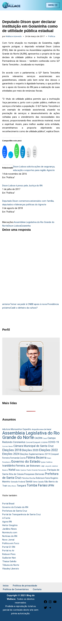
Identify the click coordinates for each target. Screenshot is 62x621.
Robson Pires (8, 554)
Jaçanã (48, 466)
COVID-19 (53, 442)
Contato (37, 589)
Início (6, 585)
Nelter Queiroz (21, 470)
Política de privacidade (25, 585)
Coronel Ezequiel (33, 442)
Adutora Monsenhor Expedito (16, 429)
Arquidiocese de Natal (41, 429)
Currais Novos (7, 446)
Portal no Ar (8, 550)
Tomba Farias (37, 485)
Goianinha (26, 225)
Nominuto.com (9, 532)
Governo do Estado (25, 462)
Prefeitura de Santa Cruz (14, 510)
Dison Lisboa (14, 225)
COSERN (44, 442)
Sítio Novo (12, 486)
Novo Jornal (8, 539)
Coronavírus (19, 442)
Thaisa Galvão (9, 561)
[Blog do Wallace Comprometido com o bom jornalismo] (11, 5)
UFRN (51, 485)
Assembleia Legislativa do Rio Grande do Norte (31, 435)
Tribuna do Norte (10, 565)
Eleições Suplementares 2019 (35, 454)
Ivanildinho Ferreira (13, 465)
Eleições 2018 (11, 450)
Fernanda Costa (18, 458)
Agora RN (7, 521)
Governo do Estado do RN (15, 507)
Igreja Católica (46, 462)
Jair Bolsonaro (33, 465)
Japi (42, 466)
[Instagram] (50, 602)
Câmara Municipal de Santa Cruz (33, 445)
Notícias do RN (9, 536)
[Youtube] (55, 602)
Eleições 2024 (10, 453)
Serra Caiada (38, 482)
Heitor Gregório (10, 525)
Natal (11, 469)
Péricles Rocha (28, 478)
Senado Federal (18, 482)
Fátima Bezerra (36, 457)
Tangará (21, 485)
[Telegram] (50, 608)
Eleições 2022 (48, 450)
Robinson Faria (43, 478)
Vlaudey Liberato (10, 568)
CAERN (38, 438)
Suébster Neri (9, 557)
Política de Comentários (16, 589)
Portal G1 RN (8, 547)
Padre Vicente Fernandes (36, 470)
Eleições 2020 (30, 450)
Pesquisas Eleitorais (34, 474)
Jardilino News (9, 529)
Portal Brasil (8, 503)
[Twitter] (45, 608)
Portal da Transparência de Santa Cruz (21, 514)
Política (51, 36)
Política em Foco (10, 543)
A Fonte (6, 518)
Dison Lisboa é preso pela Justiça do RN (22, 185)
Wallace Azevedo (14, 36)
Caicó (45, 438)
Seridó (29, 481)
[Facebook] (45, 602)
